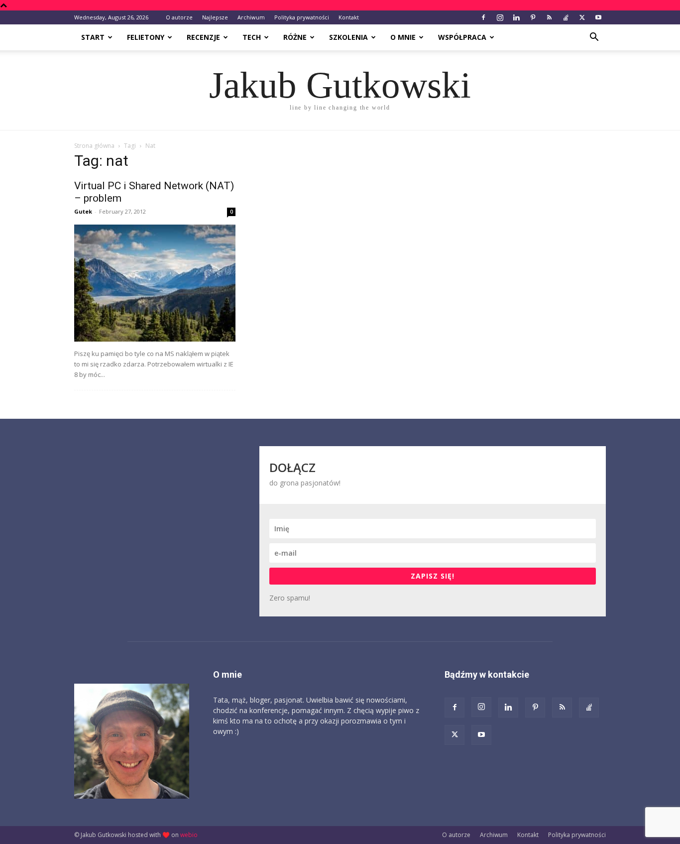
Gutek (83, 211)
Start (93, 37)
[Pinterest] (532, 17)
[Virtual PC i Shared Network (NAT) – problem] (154, 283)
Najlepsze (215, 17)
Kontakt (349, 17)
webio (189, 835)
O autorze (179, 17)
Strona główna (94, 145)
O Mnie (403, 37)
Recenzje (203, 37)
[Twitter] (581, 17)
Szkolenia (348, 37)
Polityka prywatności (301, 17)
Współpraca (462, 37)
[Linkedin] (516, 17)
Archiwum (251, 17)
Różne (295, 37)
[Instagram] (499, 17)
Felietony (145, 37)
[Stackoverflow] (565, 17)
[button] (594, 38)
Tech (251, 37)
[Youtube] (598, 17)
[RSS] (549, 17)
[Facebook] (483, 17)
